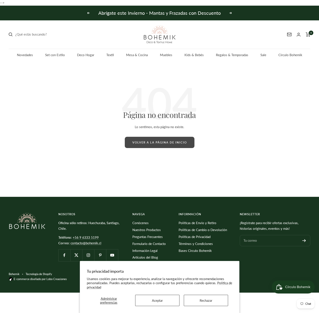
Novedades (25, 55)
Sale (263, 55)
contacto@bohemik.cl (86, 243)
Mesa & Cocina (137, 55)
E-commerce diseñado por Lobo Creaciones (40, 279)
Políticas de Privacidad (194, 237)
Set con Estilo (55, 55)
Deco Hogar (85, 55)
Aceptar (157, 300)
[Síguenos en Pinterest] (100, 255)
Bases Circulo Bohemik (195, 251)
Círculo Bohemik (290, 55)
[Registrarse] (304, 240)
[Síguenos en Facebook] (64, 255)
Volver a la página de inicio (159, 142)
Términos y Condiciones (196, 244)
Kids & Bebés (194, 55)
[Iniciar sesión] (299, 34)
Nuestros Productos (146, 230)
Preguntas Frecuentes (147, 237)
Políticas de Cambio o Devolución (203, 230)
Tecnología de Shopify (39, 274)
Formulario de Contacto (149, 244)
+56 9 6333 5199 (86, 237)
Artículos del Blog (145, 257)
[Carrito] (308, 34)
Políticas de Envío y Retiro (197, 223)
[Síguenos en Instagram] (88, 255)
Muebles (166, 55)
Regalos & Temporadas (232, 55)
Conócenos (140, 223)
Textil (110, 55)
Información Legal (145, 251)
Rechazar (206, 300)
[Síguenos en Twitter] (76, 255)
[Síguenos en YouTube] (112, 255)
